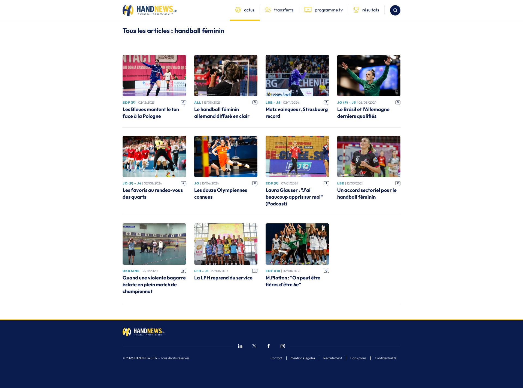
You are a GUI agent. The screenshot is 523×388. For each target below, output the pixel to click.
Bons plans (358, 358)
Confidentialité (385, 358)
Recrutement (332, 358)
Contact (276, 358)
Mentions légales (303, 358)
